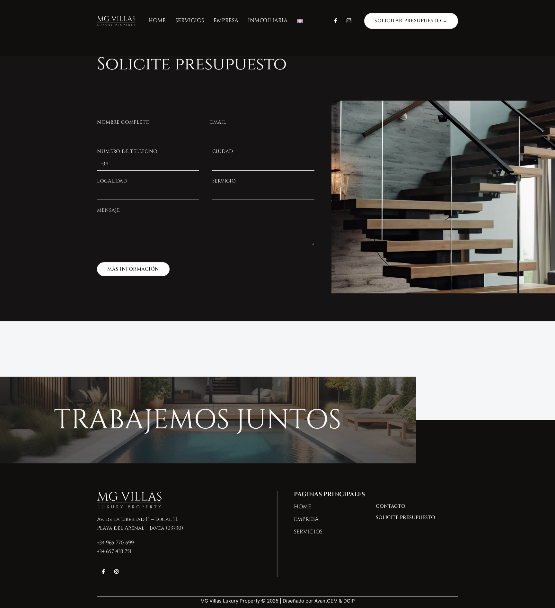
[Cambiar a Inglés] (300, 21)
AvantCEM (326, 601)
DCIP (349, 601)
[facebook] (103, 572)
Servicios (189, 20)
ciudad (222, 151)
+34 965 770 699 (115, 542)
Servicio (224, 181)
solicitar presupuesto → (411, 20)
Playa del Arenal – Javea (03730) (140, 528)
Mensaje (108, 210)
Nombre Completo (123, 122)
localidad (112, 181)
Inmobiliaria (267, 20)
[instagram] (116, 572)
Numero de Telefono (127, 151)
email (218, 122)
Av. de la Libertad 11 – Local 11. (137, 519)
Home (157, 20)
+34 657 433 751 (114, 551)
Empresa (226, 20)
